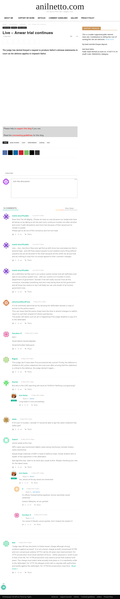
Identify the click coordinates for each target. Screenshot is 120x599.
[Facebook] (5, 41)
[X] (10, 41)
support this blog (24, 128)
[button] (114, 18)
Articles (41, 18)
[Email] (32, 41)
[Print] (37, 41)
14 (77, 36)
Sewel (32, 476)
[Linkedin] (15, 41)
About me (8, 18)
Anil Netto (23, 395)
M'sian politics (22, 27)
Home (5, 24)
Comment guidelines (58, 18)
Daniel (32, 398)
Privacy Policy (87, 18)
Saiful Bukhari (32, 142)
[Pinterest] (21, 41)
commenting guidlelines (22, 135)
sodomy (41, 142)
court (23, 142)
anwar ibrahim (14, 142)
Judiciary (23, 24)
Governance (13, 24)
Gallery (74, 18)
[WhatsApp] (26, 41)
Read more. (109, 39)
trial (48, 142)
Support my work (26, 18)
